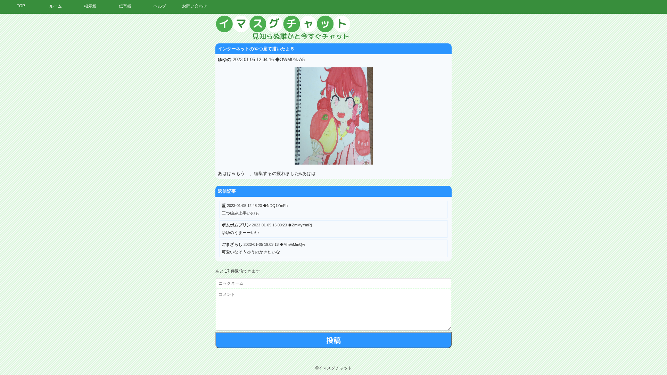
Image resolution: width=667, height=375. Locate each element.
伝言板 (125, 6)
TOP (21, 5)
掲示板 (90, 6)
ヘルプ (160, 6)
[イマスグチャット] (333, 28)
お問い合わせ (194, 6)
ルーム (55, 6)
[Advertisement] (603, 120)
